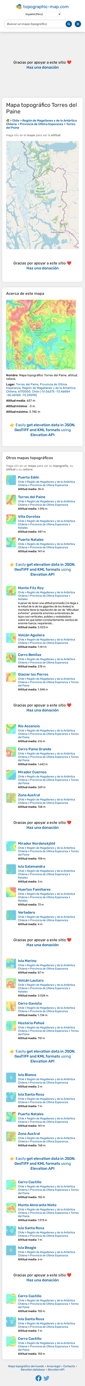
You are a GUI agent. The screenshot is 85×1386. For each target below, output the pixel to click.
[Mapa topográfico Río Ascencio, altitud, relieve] (11, 733)
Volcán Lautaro (31, 980)
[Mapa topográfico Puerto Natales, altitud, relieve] (11, 545)
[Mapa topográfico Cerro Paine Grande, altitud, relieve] (11, 756)
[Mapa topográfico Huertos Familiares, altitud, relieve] (11, 896)
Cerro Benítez (30, 655)
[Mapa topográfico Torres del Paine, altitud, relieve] (41, 334)
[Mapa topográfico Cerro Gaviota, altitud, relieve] (11, 1009)
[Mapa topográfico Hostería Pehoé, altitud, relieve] (11, 1030)
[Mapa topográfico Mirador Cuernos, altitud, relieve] (11, 779)
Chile (21, 481)
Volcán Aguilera (31, 635)
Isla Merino (27, 961)
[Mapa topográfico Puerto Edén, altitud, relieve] (11, 483)
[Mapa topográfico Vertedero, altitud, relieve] (11, 918)
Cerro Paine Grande (34, 749)
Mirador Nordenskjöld (36, 843)
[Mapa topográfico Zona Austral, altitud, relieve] (11, 801)
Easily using (44, 430)
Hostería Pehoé (31, 1023)
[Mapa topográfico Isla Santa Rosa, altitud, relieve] (11, 1100)
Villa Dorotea (29, 516)
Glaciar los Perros (33, 674)
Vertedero (26, 912)
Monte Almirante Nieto (37, 1205)
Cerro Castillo (30, 1182)
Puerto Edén (28, 477)
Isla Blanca (27, 1075)
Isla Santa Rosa (31, 1094)
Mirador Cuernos (32, 772)
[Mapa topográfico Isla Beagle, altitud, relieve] (11, 1253)
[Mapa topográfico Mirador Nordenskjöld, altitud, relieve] (11, 850)
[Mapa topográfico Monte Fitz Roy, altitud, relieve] (11, 607)
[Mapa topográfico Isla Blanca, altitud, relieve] (11, 1080)
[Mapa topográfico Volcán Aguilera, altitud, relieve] (11, 641)
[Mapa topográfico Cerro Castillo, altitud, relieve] (11, 1189)
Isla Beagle (27, 1247)
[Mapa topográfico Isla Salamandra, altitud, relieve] (11, 873)
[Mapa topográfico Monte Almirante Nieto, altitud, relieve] (11, 1212)
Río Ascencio (29, 726)
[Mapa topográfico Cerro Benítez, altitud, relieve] (11, 660)
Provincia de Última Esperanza (49, 485)
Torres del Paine (31, 497)
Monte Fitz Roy (31, 588)
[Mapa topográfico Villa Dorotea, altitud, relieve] (11, 523)
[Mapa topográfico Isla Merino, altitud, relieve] (11, 966)
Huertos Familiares (34, 889)
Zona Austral (29, 795)
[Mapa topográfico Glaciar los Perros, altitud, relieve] (11, 681)
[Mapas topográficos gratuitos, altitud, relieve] (7, 120)
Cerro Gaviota (30, 1003)
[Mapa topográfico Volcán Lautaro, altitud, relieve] (11, 987)
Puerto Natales (31, 539)
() (41, 390)
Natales (23, 527)
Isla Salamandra (31, 866)
